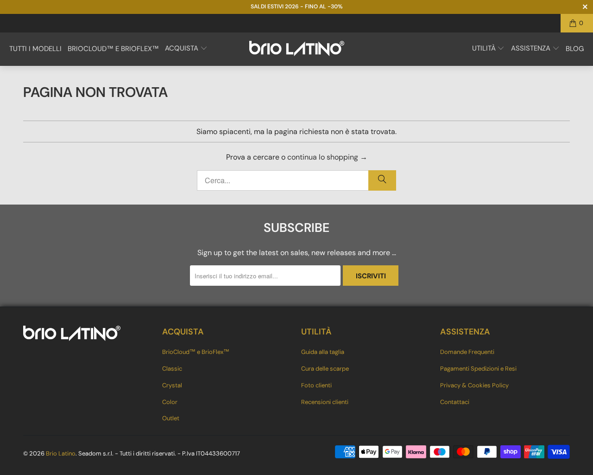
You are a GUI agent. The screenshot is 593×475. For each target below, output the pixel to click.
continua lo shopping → (327, 157)
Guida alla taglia (322, 352)
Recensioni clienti (324, 402)
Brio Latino (61, 453)
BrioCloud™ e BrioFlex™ (195, 352)
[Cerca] (382, 180)
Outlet (170, 418)
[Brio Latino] (296, 49)
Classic (172, 368)
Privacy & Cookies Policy (474, 385)
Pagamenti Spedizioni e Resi (478, 368)
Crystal (172, 385)
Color (169, 402)
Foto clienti (316, 385)
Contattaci (454, 402)
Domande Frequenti (467, 352)
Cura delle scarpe (325, 368)
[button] (186, 49)
